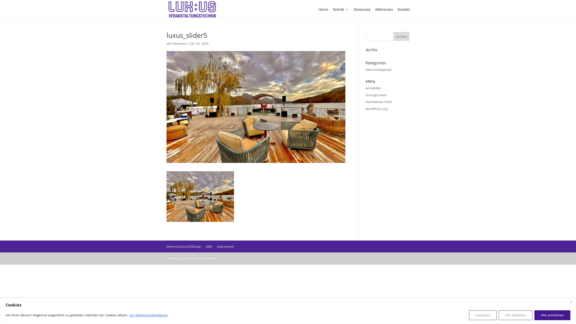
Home (323, 10)
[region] (288, 311)
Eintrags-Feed (376, 95)
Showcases (361, 10)
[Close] (571, 302)
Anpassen (482, 315)
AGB (209, 246)
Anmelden (373, 88)
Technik (338, 10)
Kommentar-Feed (379, 102)
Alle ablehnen (515, 315)
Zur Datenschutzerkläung (148, 315)
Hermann (180, 43)
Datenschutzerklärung (183, 246)
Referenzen (384, 10)
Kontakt (404, 10)
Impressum (225, 246)
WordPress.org (377, 109)
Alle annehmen (552, 315)
